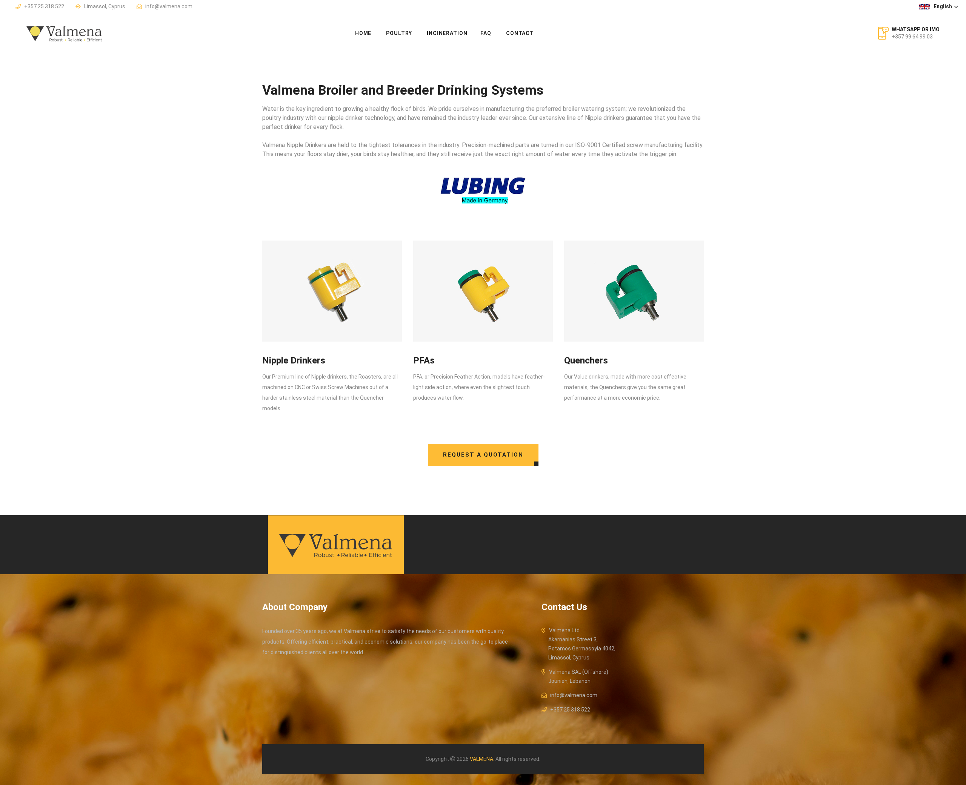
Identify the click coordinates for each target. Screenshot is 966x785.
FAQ (485, 33)
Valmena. (482, 759)
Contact (520, 33)
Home (363, 33)
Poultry (399, 33)
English (943, 6)
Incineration (447, 33)
